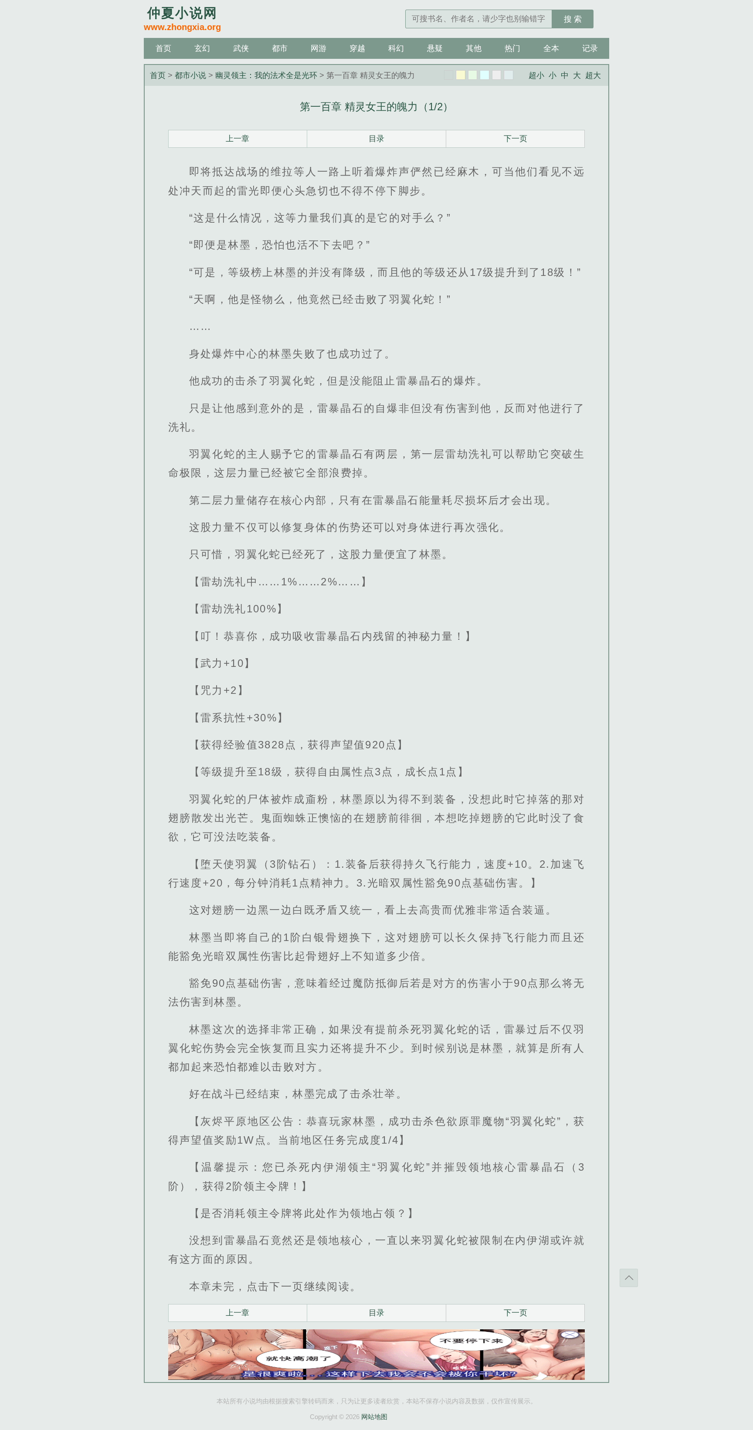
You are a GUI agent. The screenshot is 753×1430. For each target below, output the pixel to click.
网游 (318, 48)
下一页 (515, 138)
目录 (376, 138)
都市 (280, 48)
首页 (163, 48)
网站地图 (374, 1416)
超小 (536, 75)
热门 (512, 48)
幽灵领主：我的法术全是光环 (266, 75)
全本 (551, 48)
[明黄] (460, 75)
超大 (593, 75)
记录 (590, 48)
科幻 (396, 48)
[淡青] (508, 75)
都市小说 (190, 75)
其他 (474, 48)
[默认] (449, 75)
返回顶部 (629, 1278)
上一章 (237, 138)
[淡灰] (497, 75)
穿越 (357, 48)
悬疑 (435, 48)
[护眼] (473, 75)
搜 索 (573, 19)
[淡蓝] (484, 75)
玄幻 (202, 48)
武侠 (241, 48)
